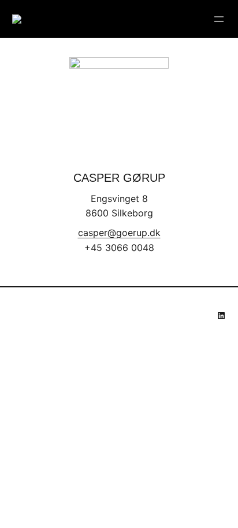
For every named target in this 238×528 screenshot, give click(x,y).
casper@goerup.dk (119, 232)
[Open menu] (219, 19)
